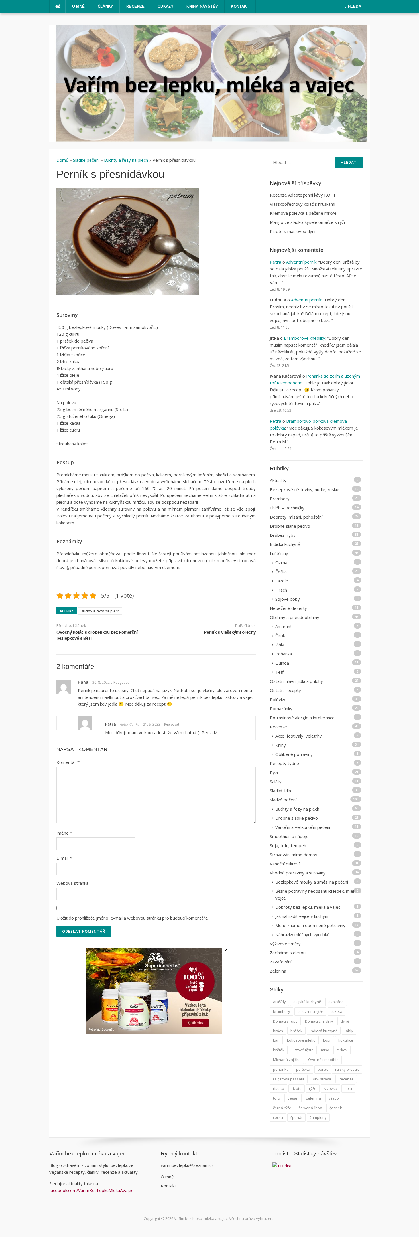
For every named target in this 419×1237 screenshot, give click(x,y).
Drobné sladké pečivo (296, 818)
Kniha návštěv (202, 6)
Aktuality (278, 480)
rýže (312, 1088)
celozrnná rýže (310, 1011)
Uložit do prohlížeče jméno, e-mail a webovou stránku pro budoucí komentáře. (132, 918)
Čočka (281, 571)
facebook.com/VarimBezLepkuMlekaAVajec (91, 1190)
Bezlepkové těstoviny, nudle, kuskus (305, 489)
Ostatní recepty (285, 690)
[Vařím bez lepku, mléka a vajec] (209, 83)
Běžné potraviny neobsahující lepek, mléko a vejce (318, 894)
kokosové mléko (301, 1040)
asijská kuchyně (307, 1001)
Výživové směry (285, 943)
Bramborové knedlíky (304, 338)
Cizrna (281, 562)
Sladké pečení (86, 160)
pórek (323, 1069)
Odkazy (166, 6)
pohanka (281, 1069)
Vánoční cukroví (285, 863)
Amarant (283, 626)
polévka (303, 1069)
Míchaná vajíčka (287, 1059)
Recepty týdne (284, 763)
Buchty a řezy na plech (126, 160)
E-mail (64, 858)
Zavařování (280, 962)
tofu (276, 1098)
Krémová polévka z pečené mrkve (303, 213)
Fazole (281, 581)
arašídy (279, 1001)
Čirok (280, 635)
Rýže (275, 772)
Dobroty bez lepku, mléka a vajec (307, 907)
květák (278, 1049)
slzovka (330, 1088)
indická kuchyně (323, 1030)
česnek (335, 1107)
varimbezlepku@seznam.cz (187, 1165)
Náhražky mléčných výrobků (302, 934)
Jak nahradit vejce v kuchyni (301, 916)
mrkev (342, 1049)
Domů (63, 160)
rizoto (297, 1088)
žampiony (318, 1117)
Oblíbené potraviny (294, 754)
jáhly (349, 1030)
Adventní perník (301, 262)
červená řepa (310, 1107)
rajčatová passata (288, 1079)
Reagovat (121, 682)
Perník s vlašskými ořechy (230, 632)
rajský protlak (347, 1069)
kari (276, 1040)
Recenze (135, 6)
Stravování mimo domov (293, 854)
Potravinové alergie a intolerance (302, 717)
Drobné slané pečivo (290, 526)
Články (105, 6)
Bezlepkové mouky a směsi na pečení (311, 882)
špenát (296, 1117)
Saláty (276, 781)
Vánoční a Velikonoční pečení (302, 827)
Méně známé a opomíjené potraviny (310, 925)
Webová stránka (72, 883)
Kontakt (240, 6)
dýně (345, 1021)
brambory (281, 1011)
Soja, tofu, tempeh (288, 845)
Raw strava (321, 1079)
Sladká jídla (280, 790)
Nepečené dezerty (288, 608)
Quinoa (282, 663)
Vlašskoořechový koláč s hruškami (302, 204)
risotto (278, 1088)
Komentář (68, 762)
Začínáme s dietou (288, 952)
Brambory (280, 498)
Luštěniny (279, 553)
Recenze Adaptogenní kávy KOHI (302, 195)
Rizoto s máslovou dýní (292, 231)
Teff (279, 672)
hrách (278, 1030)
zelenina (313, 1098)
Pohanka (283, 654)
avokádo (336, 1001)
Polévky (277, 699)
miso (325, 1049)
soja (348, 1088)
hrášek (296, 1030)
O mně (78, 6)
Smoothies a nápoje (289, 836)
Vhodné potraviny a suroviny (298, 873)
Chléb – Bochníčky (287, 508)
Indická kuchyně (285, 544)
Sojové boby (287, 599)
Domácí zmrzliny (319, 1021)
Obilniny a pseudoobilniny (294, 617)
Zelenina (278, 971)
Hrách (281, 590)
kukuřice (345, 1040)
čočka (278, 1117)
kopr (327, 1040)
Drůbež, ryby (283, 535)
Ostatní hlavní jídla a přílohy (296, 681)
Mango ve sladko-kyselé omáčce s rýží (307, 222)
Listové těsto (303, 1049)
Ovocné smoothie (323, 1059)
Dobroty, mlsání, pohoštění (296, 517)
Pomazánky (281, 708)
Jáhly (279, 644)
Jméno (64, 833)
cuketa (336, 1011)
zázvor (334, 1098)
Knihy (280, 745)
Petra (110, 724)
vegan (293, 1098)
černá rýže (282, 1107)
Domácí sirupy (285, 1021)
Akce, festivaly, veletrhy (298, 736)
